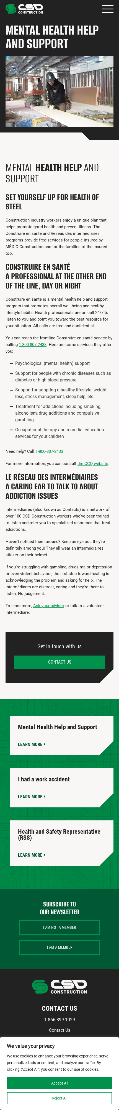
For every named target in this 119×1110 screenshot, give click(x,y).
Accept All (59, 1083)
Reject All (59, 1098)
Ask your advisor (48, 605)
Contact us (59, 662)
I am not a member (59, 927)
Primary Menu (107, 9)
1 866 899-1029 (59, 1019)
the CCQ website (92, 463)
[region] (59, 1073)
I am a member (59, 947)
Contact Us (59, 1030)
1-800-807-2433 (32, 344)
